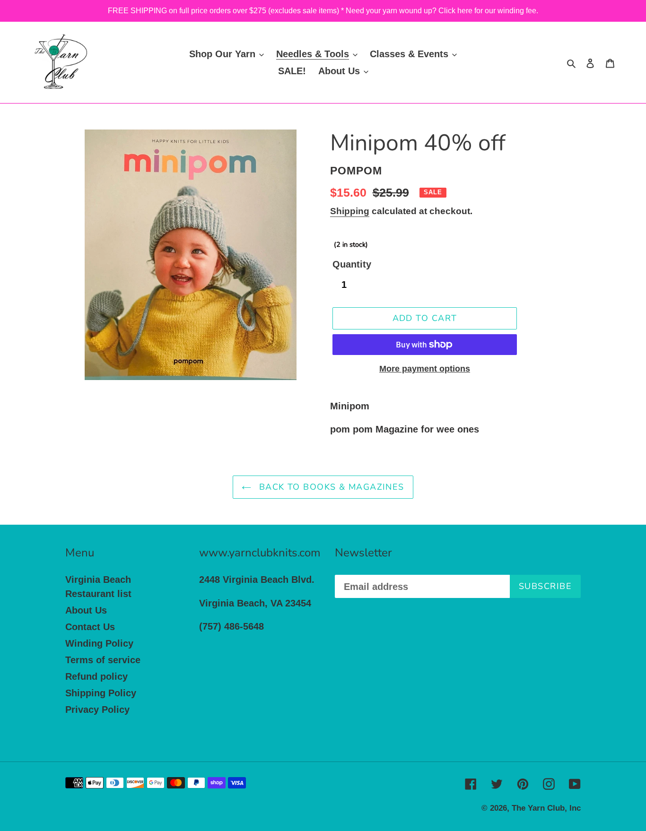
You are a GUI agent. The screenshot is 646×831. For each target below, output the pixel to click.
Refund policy (96, 676)
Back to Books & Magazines (330, 487)
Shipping (349, 211)
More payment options (424, 368)
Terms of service (102, 660)
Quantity (351, 264)
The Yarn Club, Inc (546, 808)
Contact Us (90, 627)
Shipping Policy (100, 693)
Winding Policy (99, 643)
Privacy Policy (97, 709)
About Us (86, 610)
